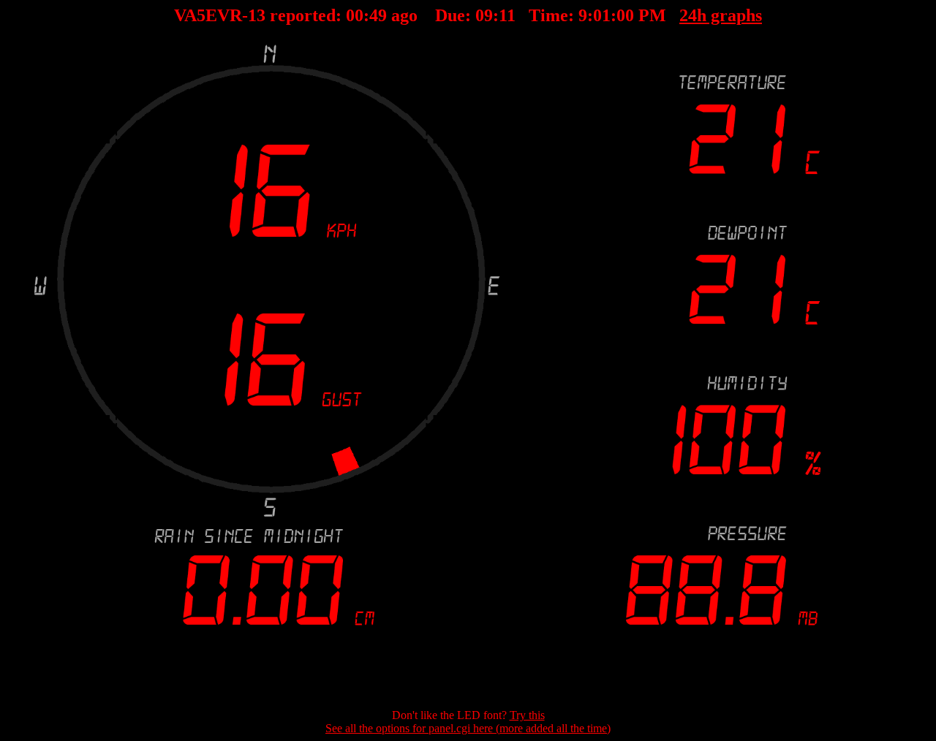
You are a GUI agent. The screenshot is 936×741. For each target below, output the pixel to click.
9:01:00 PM (622, 15)
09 (484, 15)
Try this (527, 715)
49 (378, 15)
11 (507, 15)
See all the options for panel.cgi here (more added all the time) (468, 728)
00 (354, 15)
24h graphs (720, 15)
